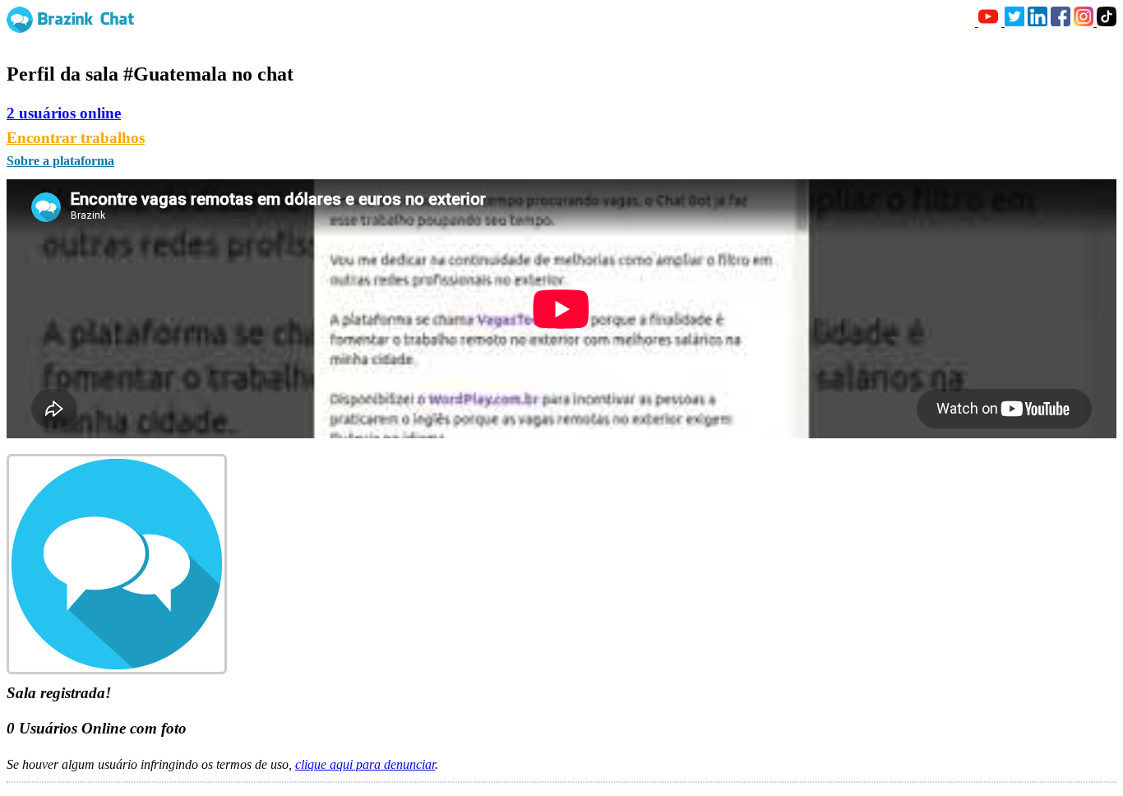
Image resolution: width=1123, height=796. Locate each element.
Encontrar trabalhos (76, 137)
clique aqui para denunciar (365, 764)
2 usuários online (64, 113)
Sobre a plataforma (60, 161)
